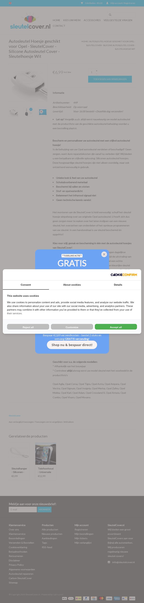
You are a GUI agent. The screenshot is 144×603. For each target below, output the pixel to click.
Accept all (116, 327)
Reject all (28, 327)
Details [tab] (118, 284)
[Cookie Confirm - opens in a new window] (124, 274)
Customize (72, 327)
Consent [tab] (26, 284)
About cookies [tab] (72, 284)
